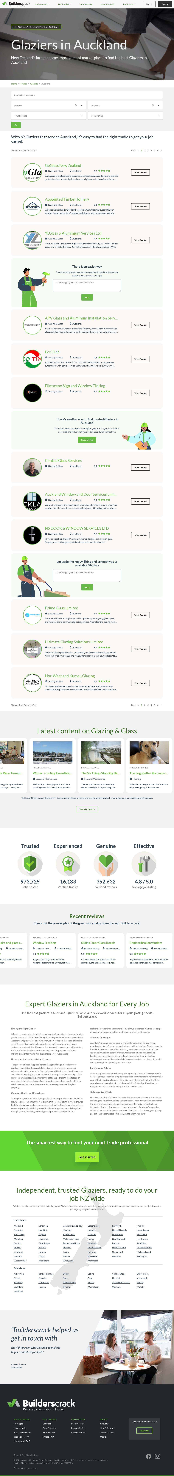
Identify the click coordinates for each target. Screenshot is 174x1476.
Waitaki (140, 1286)
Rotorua (42, 1247)
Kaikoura (18, 1282)
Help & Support (107, 1428)
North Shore (142, 1238)
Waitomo (116, 1256)
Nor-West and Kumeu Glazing (70, 675)
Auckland (18, 1225)
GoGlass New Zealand (63, 165)
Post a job (18, 1423)
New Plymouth (119, 1238)
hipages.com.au (31, 1468)
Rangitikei (141, 1243)
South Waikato (119, 1247)
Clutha (17, 1278)
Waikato (18, 1256)
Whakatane (43, 1260)
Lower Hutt (117, 1234)
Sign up (165, 4)
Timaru (66, 1286)
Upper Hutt (117, 1252)
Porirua (115, 1243)
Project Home (77, 1423)
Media (103, 1436)
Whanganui (68, 1260)
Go (15, 125)
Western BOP (20, 1260)
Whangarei (93, 1260)
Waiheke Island (144, 1252)
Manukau (18, 1238)
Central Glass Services (63, 460)
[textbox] (45, 115)
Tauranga (92, 1252)
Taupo (66, 1252)
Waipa (41, 1256)
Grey (90, 1278)
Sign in (149, 4)
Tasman (42, 1286)
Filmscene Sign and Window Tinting (75, 385)
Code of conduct (107, 1432)
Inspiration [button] (128, 4)
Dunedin (42, 1278)
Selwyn (140, 1282)
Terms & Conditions (22, 1455)
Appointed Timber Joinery (67, 199)
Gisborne (18, 1230)
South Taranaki (94, 1247)
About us (104, 1423)
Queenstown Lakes (121, 1282)
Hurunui (116, 1278)
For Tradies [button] (63, 4)
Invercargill (142, 1278)
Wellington (142, 1256)
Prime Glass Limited (61, 608)
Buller (66, 1273)
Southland (18, 1286)
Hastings (67, 1230)
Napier (91, 1238)
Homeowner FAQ (22, 1441)
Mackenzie (43, 1282)
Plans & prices (49, 1428)
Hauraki (91, 1230)
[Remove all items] (76, 105)
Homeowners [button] (41, 4)
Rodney (17, 1247)
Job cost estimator (22, 1432)
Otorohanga (44, 1243)
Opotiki (17, 1243)
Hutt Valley (19, 1234)
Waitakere (92, 1256)
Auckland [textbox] (95, 105)
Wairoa (66, 1256)
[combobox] (48, 105)
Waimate (116, 1286)
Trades (23, 83)
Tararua (42, 1252)
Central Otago (119, 1273)
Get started (87, 439)
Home (14, 83)
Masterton (43, 1238)
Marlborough (69, 1282)
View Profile (140, 172)
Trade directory (21, 1436)
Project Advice (78, 1428)
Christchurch (143, 1273)
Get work (47, 1423)
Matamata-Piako (71, 1238)
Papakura (92, 1243)
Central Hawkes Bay (72, 1225)
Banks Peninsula (46, 1273)
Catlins (91, 1273)
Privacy (35, 1455)
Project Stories (78, 1432)
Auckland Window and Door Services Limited (82, 494)
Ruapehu (67, 1247)
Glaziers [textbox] (18, 105)
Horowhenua (143, 1230)
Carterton (43, 1225)
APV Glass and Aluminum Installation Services (83, 318)
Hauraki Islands (119, 1230)
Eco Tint (52, 352)
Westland (18, 1291)
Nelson (91, 1282)
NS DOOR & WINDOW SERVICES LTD (77, 528)
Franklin (140, 1225)
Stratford (18, 1252)
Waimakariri (93, 1286)
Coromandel (93, 1225)
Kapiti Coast (69, 1234)
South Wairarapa (144, 1247)
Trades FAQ (48, 1436)
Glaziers (34, 83)
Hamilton (42, 1230)
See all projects (87, 809)
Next (87, 297)
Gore (65, 1278)
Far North (116, 1225)
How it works (86, 4)
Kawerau (92, 1234)
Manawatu (142, 1234)
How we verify (107, 4)
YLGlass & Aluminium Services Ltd (73, 233)
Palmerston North (71, 1243)
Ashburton (19, 1273)
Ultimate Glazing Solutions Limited (74, 642)
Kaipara (42, 1234)
